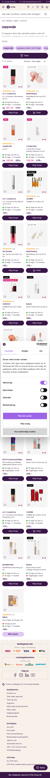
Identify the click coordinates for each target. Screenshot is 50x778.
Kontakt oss (11, 693)
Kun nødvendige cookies (25, 432)
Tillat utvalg (25, 424)
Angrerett (10, 703)
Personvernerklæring (15, 734)
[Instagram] (21, 675)
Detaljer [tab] (25, 351)
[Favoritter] (37, 7)
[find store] (28, 7)
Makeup (9, 21)
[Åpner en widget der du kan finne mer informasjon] (41, 768)
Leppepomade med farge (29, 48)
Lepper (16, 21)
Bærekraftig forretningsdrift (17, 737)
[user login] (33, 7)
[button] (45, 14)
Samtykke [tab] (9, 351)
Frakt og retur (12, 700)
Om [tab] (40, 351)
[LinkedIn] (27, 675)
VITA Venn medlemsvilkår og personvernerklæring (26, 764)
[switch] (43, 390)
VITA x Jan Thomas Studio (16, 747)
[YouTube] (33, 675)
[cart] (47, 7)
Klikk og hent (13, 634)
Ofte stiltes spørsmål (14, 696)
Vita (3, 21)
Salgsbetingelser (13, 713)
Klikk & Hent (11, 710)
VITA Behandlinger (14, 750)
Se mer (5, 41)
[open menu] (3, 7)
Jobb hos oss (12, 740)
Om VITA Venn (12, 761)
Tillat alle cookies (25, 416)
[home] (11, 7)
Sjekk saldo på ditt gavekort (17, 706)
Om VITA (10, 727)
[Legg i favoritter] (5, 86)
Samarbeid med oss (14, 744)
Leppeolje (23, 21)
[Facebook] (15, 675)
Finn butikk (11, 730)
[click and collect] (42, 7)
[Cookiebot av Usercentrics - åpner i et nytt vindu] (36, 344)
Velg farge (13, 113)
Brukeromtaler (12, 716)
